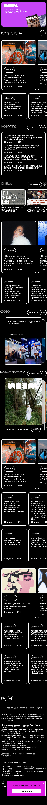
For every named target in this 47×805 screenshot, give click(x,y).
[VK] (3, 698)
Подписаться (26, 791)
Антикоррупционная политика (13, 762)
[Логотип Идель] (9, 34)
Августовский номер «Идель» (17, 429)
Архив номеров (36, 429)
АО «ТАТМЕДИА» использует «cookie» (17, 767)
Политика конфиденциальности (14, 775)
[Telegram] (10, 698)
